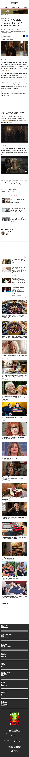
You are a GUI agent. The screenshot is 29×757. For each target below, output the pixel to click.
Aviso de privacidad (14, 747)
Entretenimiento (16, 7)
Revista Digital (4, 642)
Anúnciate (14, 750)
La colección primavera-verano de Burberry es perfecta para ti (17, 201)
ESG (2, 652)
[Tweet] (24, 36)
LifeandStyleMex (12, 736)
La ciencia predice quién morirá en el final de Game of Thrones (18, 219)
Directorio (14, 751)
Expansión (4, 644)
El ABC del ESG (4, 674)
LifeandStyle (3, 654)
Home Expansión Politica (6, 646)
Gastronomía (4, 702)
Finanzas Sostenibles (5, 672)
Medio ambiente (4, 667)
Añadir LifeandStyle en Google (8, 39)
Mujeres (3, 653)
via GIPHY (4, 145)
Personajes (3, 705)
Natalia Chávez (9, 231)
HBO (13, 191)
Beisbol (2, 636)
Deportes (3, 628)
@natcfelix (13, 59)
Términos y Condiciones (14, 746)
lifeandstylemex (15, 735)
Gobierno (3, 657)
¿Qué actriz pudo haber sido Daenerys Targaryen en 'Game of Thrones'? (18, 210)
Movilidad (3, 671)
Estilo (6, 7)
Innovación (3, 673)
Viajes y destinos (4, 704)
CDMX (2, 661)
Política (3, 656)
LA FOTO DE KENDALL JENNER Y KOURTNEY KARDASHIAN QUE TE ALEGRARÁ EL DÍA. (12, 113)
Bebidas (2, 703)
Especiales (3, 682)
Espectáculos (4, 685)
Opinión (2, 663)
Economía (3, 647)
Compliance (14, 749)
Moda (2, 695)
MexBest (3, 701)
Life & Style (4, 625)
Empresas (3, 645)
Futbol (2, 635)
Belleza (2, 690)
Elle (2, 694)
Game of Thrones (4, 14)
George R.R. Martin (6, 191)
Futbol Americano (4, 637)
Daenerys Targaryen (6, 120)
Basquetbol (3, 638)
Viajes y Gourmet (4, 691)
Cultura (3, 692)
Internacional (4, 648)
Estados (3, 662)
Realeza (2, 686)
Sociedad (3, 664)
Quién (2, 684)
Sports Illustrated (6, 634)
